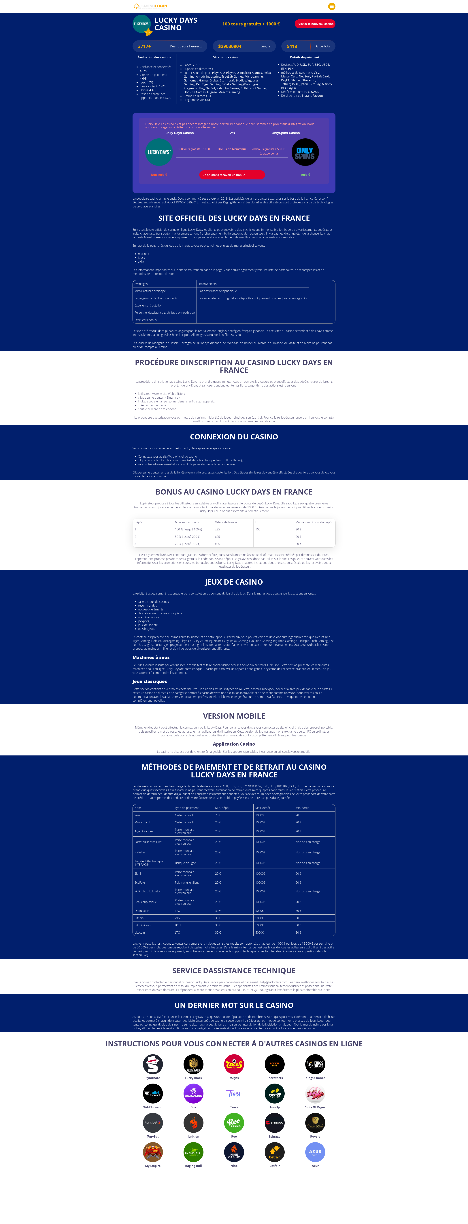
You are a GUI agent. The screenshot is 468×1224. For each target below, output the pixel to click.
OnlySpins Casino (286, 133)
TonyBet (153, 1136)
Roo (234, 1136)
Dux (193, 1107)
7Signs (234, 1078)
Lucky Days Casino (179, 133)
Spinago (274, 1136)
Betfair (275, 1166)
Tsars (234, 1107)
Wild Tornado (152, 1107)
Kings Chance (315, 1078)
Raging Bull (193, 1166)
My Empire (153, 1166)
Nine (234, 1166)
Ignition (193, 1136)
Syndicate (153, 1078)
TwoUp (275, 1107)
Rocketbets (275, 1078)
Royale (315, 1136)
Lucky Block (193, 1078)
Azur (315, 1166)
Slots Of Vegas (315, 1107)
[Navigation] (331, 6)
